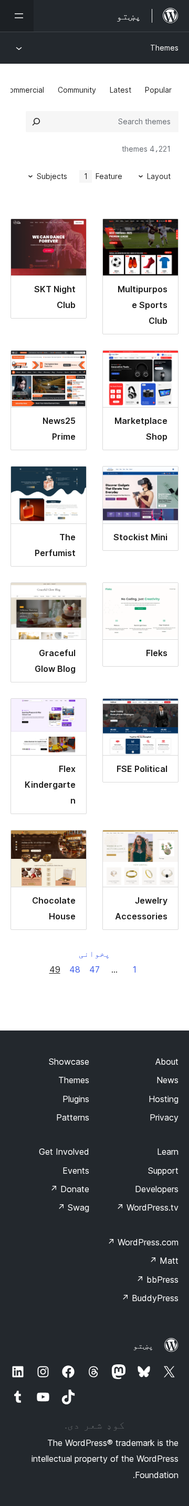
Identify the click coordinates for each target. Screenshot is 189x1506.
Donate (69, 1189)
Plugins (75, 1099)
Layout (159, 176)
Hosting (163, 1099)
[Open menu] (17, 16)
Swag (73, 1207)
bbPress (157, 1279)
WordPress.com (142, 1242)
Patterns (72, 1117)
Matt (163, 1260)
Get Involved (64, 1151)
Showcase (69, 1061)
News (167, 1080)
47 (94, 969)
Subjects (52, 176)
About (166, 1061)
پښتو (143, 1345)
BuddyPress (149, 1298)
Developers (156, 1189)
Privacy (164, 1117)
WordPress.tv (147, 1207)
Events (75, 1170)
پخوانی (94, 953)
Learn (167, 1151)
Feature (103, 176)
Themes (164, 47)
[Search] (36, 121)
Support (163, 1170)
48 (74, 969)
